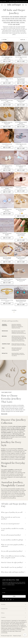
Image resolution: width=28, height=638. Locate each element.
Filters (5, 39)
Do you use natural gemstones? (10, 524)
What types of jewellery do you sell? (12, 512)
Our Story (3, 604)
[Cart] (25, 5)
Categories (3, 617)
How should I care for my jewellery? (12, 567)
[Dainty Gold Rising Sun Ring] (7, 292)
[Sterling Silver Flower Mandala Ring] (21, 92)
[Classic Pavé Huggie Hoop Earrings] (7, 49)
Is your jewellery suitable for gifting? (12, 540)
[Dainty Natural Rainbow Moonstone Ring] (21, 249)
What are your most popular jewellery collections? (12, 545)
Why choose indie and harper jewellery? (13, 572)
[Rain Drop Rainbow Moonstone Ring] (21, 70)
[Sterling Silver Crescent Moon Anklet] (7, 92)
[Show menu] (1, 5)
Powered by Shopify (17, 635)
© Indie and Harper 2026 (6, 635)
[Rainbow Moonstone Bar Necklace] (21, 158)
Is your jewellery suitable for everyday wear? (12, 529)
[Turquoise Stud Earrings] (7, 136)
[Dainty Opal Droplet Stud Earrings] (7, 158)
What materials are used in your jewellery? (10, 518)
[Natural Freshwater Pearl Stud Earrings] (21, 201)
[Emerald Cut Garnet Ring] (21, 179)
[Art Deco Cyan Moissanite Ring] (21, 136)
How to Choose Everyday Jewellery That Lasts (11, 398)
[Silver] (20, 213)
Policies (3, 613)
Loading (14, 310)
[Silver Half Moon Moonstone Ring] (21, 49)
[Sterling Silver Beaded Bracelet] (7, 225)
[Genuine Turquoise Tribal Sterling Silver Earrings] (21, 292)
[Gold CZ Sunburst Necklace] (7, 271)
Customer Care (4, 608)
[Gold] (22, 213)
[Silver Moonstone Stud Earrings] (7, 201)
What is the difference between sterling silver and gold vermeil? (12, 557)
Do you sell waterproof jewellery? (11, 535)
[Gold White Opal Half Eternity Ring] (7, 70)
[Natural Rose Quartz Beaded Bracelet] (7, 179)
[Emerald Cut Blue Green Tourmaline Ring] (21, 225)
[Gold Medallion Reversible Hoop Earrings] (7, 114)
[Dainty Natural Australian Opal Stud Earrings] (21, 271)
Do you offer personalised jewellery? (12, 551)
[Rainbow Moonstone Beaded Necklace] (21, 114)
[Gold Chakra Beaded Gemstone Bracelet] (7, 249)
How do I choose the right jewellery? (12, 562)
